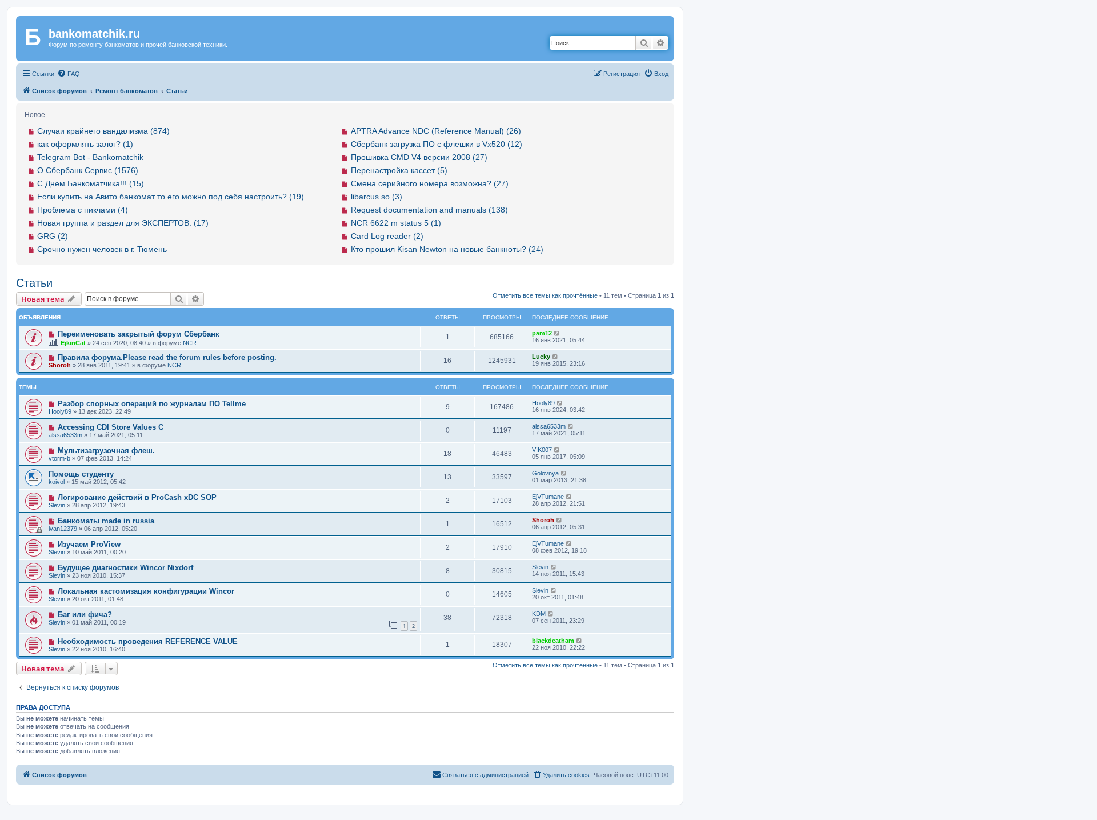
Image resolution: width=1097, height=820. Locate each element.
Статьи (34, 283)
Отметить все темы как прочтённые (545, 295)
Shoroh (60, 365)
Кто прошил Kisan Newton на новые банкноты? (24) (447, 249)
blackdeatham (553, 640)
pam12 (542, 333)
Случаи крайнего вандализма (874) (103, 130)
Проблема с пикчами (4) (82, 209)
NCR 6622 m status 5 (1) (396, 222)
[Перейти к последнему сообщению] (557, 333)
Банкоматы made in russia (106, 521)
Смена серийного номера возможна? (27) (430, 183)
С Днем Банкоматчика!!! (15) (90, 183)
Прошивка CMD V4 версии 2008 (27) (419, 157)
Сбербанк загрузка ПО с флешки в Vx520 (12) (436, 144)
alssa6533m (65, 434)
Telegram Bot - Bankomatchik (90, 157)
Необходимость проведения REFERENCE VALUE (148, 641)
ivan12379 (63, 528)
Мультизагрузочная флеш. (106, 450)
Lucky (541, 356)
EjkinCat (73, 342)
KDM (539, 613)
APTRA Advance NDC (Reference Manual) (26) (436, 130)
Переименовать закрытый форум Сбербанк (138, 334)
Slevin (57, 505)
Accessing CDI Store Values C (110, 427)
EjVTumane (548, 496)
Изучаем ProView (89, 544)
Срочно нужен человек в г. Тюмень (102, 249)
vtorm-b (59, 458)
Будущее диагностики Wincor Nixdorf (125, 567)
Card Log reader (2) (387, 236)
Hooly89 (60, 411)
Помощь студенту (81, 474)
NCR (190, 342)
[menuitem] (68, 74)
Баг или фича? (85, 614)
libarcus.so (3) (376, 196)
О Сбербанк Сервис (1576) (87, 170)
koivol (57, 481)
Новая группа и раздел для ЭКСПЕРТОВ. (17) (123, 222)
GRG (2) (52, 236)
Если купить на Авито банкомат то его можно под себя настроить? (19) (170, 196)
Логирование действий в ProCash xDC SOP (137, 497)
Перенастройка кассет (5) (399, 170)
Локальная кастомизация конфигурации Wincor (146, 591)
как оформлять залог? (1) (85, 144)
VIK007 (542, 449)
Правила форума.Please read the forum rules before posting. (167, 357)
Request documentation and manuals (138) (429, 209)
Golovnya (545, 473)
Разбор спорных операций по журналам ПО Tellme (152, 403)
